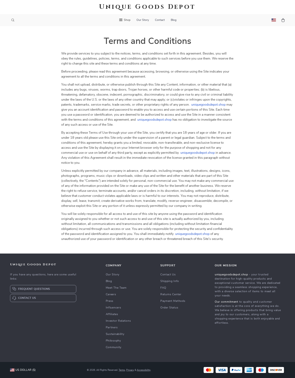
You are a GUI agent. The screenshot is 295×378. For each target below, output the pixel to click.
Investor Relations (118, 320)
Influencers (113, 307)
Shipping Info (169, 281)
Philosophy (113, 340)
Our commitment (226, 301)
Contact (160, 20)
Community (113, 347)
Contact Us (168, 274)
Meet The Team (116, 287)
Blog (173, 20)
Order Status (169, 307)
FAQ (163, 287)
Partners (112, 327)
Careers (111, 294)
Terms (122, 370)
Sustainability (115, 334)
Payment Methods (172, 301)
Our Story (142, 20)
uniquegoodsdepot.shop (208, 104)
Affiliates (112, 314)
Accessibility (144, 370)
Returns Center (170, 294)
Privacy (130, 370)
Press (110, 301)
